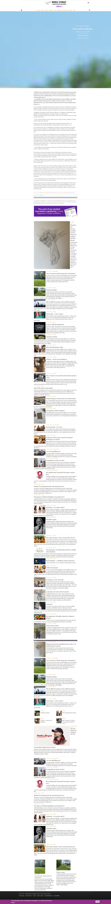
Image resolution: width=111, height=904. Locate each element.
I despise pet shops (51, 337)
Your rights (55, 458)
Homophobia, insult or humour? (55, 410)
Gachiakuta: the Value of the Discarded (57, 592)
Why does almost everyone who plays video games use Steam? (61, 562)
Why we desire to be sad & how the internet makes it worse (68, 722)
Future (42, 484)
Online (54, 322)
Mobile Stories (39, 203)
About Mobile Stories (48, 895)
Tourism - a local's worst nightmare (56, 359)
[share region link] (63, 6)
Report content (40, 895)
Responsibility (56, 895)
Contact (34, 895)
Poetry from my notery (52, 625)
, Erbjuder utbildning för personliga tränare (68, 192)
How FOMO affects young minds (43, 388)
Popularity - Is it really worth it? (55, 507)
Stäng (97, 901)
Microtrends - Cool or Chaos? (54, 314)
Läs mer (13, 902)
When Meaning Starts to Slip (54, 347)
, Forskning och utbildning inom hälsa (50, 192)
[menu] (88, 2)
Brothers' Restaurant (52, 568)
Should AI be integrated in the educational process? (49, 486)
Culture (54, 311)
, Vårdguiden (41, 192)
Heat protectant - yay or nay (54, 427)
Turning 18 (49, 604)
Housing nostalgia (51, 290)
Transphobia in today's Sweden (55, 460)
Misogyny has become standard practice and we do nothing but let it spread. (73, 232)
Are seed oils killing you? (53, 451)
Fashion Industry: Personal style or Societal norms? (61, 398)
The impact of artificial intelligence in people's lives (49, 497)
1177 (38, 192)
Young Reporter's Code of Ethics (57, 203)
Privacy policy (22, 895)
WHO (44, 192)
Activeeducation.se (59, 192)
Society (72, 222)
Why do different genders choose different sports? (60, 302)
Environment (55, 271)
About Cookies (29, 895)
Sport (54, 299)
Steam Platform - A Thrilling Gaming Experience (60, 561)
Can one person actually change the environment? (60, 273)
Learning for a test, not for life (55, 580)
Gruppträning (41, 195)
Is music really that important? (55, 324)
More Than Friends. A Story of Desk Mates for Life (60, 538)
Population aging (51, 519)
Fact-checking (56, 424)
